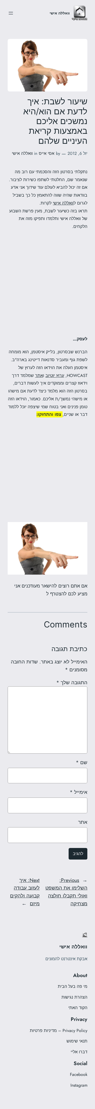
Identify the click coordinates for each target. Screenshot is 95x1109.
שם (81, 762)
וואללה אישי (60, 13)
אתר (39, 375)
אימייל (78, 792)
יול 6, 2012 (77, 153)
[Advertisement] (47, 282)
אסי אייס (46, 153)
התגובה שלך (71, 682)
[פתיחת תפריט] (11, 13)
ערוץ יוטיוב (54, 375)
